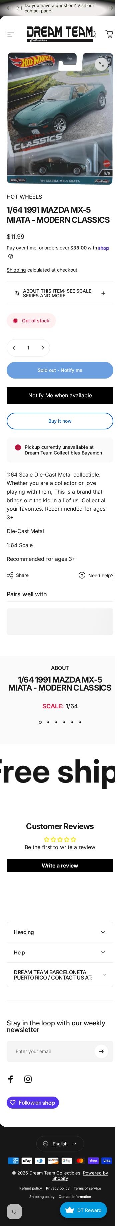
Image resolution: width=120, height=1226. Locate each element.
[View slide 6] (78, 740)
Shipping (16, 270)
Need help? (95, 585)
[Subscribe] (96, 1069)
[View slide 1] (38, 740)
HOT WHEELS (24, 196)
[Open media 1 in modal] (101, 64)
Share (22, 585)
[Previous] (9, 8)
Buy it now (57, 424)
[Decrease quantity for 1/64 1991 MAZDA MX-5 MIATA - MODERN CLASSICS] (14, 351)
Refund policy (28, 1217)
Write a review (57, 883)
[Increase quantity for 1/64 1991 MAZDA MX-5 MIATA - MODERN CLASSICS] (43, 351)
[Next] (110, 8)
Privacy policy (55, 1217)
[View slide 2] (46, 740)
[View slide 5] (70, 740)
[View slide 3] (54, 740)
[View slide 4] (62, 740)
